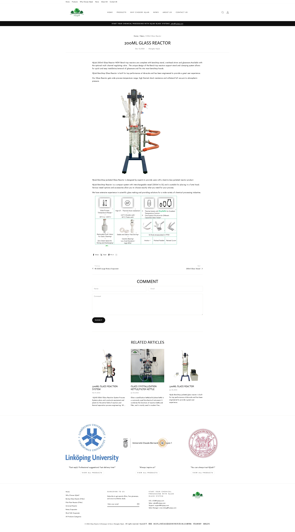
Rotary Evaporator (71, 509)
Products (75, 2)
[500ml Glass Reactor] (186, 365)
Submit (98, 320)
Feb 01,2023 (96, 393)
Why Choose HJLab (86, 2)
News (97, 2)
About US (104, 2)
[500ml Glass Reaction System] (109, 365)
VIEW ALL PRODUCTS (92, 473)
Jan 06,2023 (135, 393)
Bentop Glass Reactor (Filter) (75, 499)
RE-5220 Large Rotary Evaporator (107, 268)
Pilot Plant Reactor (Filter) (74, 502)
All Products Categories (73, 517)
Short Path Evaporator (73, 513)
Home (68, 2)
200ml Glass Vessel (193, 268)
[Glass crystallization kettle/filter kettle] (147, 365)
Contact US (113, 2)
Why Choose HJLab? (73, 495)
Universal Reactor (71, 506)
